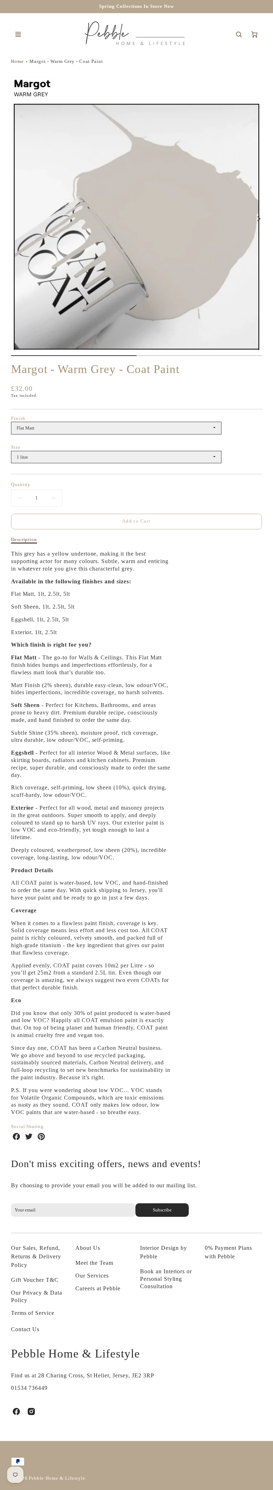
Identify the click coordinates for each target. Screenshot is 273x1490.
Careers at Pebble (97, 1288)
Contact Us (25, 1329)
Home (17, 61)
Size (16, 447)
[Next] (258, 218)
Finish (18, 418)
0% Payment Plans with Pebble (228, 1252)
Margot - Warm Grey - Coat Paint (66, 61)
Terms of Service (32, 1313)
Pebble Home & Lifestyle (75, 1353)
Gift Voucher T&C (35, 1280)
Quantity (21, 484)
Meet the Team (94, 1263)
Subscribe (161, 1210)
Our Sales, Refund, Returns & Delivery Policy (36, 1256)
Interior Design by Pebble (163, 1252)
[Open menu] (18, 34)
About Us (87, 1248)
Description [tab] (24, 539)
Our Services (92, 1276)
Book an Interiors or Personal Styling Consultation (166, 1278)
